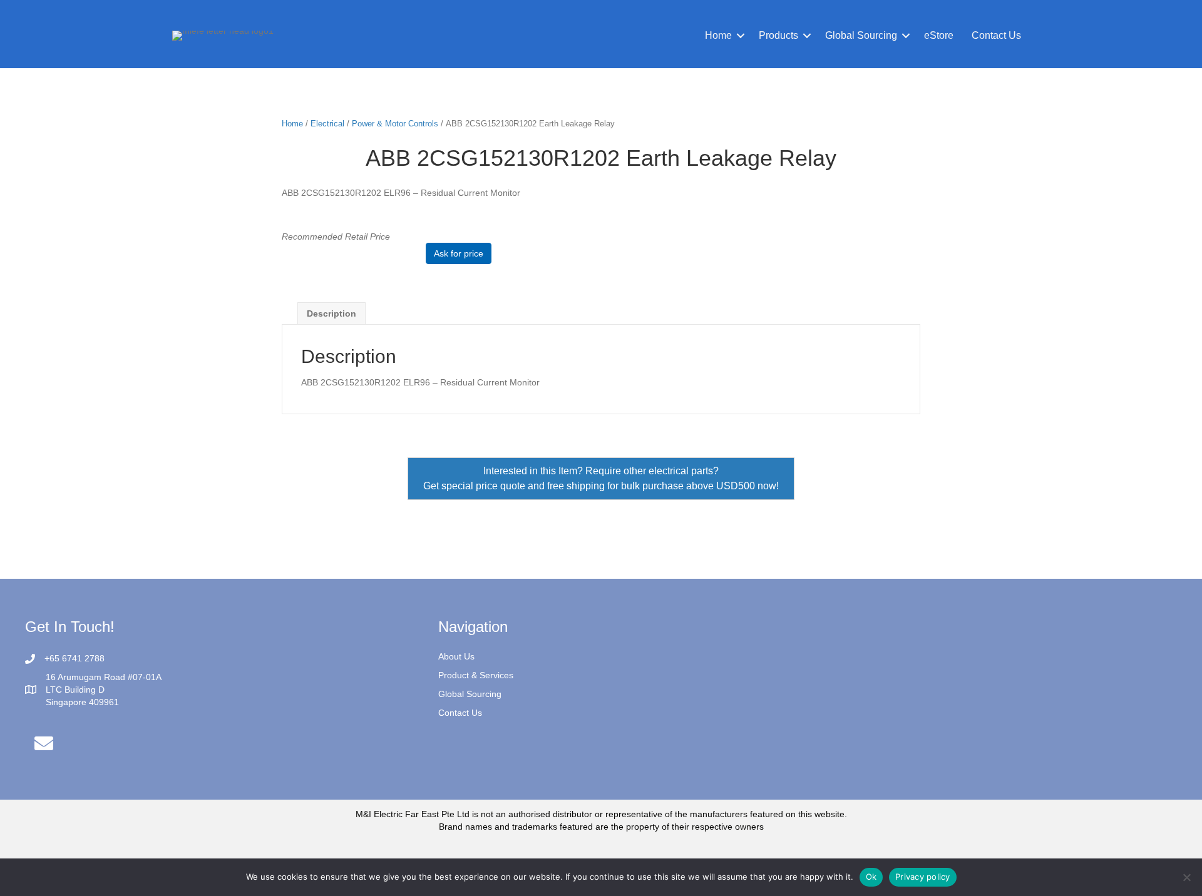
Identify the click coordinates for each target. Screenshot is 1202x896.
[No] (1186, 877)
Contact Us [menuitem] (996, 35)
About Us (456, 656)
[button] (740, 35)
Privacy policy (922, 877)
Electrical (327, 123)
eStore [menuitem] (938, 35)
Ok (871, 877)
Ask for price (458, 253)
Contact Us (460, 713)
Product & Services (475, 675)
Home (292, 123)
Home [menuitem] (718, 35)
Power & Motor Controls (395, 123)
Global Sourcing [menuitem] (861, 35)
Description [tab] (331, 313)
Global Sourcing (469, 694)
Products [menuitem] (778, 35)
